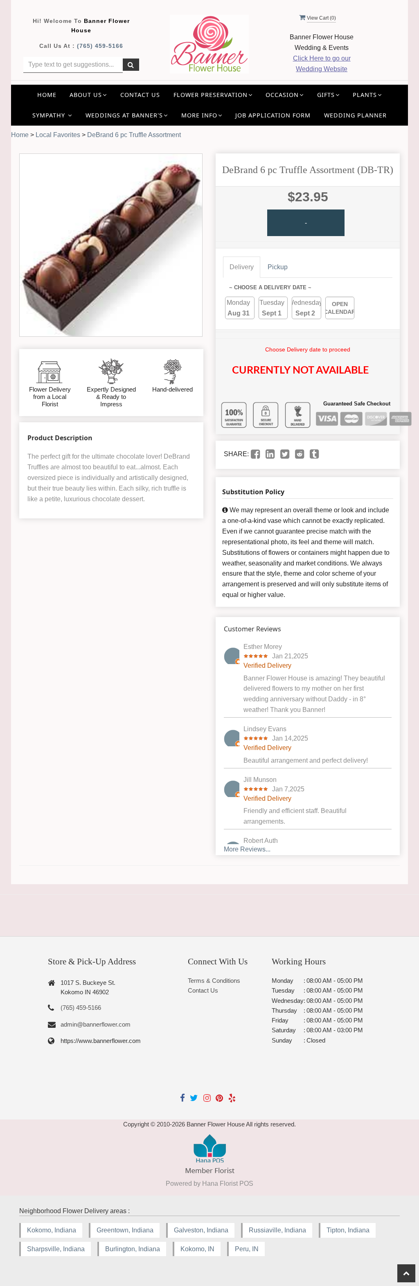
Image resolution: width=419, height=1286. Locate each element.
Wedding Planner (355, 115)
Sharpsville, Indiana (56, 1248)
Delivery (242, 267)
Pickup (278, 267)
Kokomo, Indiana (51, 1230)
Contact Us (140, 95)
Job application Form (273, 115)
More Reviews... (247, 849)
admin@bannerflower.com (96, 1024)
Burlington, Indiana (132, 1248)
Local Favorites (58, 134)
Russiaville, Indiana (277, 1230)
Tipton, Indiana (348, 1230)
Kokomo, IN (197, 1248)
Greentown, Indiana (125, 1230)
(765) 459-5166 (100, 46)
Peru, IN (247, 1248)
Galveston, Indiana (201, 1230)
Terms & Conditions (214, 980)
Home (46, 95)
